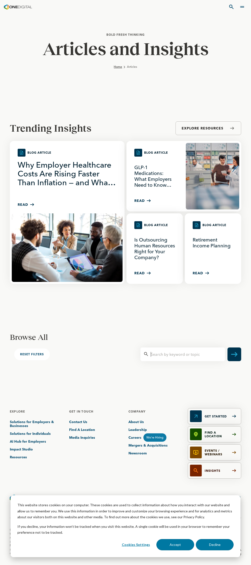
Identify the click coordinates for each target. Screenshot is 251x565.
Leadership (137, 429)
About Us (136, 422)
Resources (18, 457)
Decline (215, 544)
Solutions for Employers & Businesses (32, 424)
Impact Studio (21, 449)
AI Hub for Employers (28, 441)
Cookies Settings (136, 544)
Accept (175, 544)
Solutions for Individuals (30, 433)
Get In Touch (81, 411)
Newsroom (137, 453)
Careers (134, 437)
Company (137, 411)
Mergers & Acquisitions (148, 445)
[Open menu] (242, 7)
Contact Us (78, 422)
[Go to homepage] (18, 7)
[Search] (231, 7)
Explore (17, 411)
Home (118, 67)
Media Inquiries (82, 437)
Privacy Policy (193, 517)
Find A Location (82, 429)
